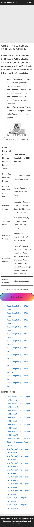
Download (17, 297)
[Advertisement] (17, 24)
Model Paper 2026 (9, 3)
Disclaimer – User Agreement (13, 521)
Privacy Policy (28, 519)
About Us (27, 521)
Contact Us (17, 524)
